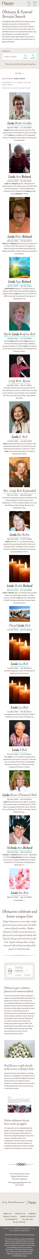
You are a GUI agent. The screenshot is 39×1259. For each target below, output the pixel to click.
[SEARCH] (33, 55)
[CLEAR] (25, 55)
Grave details (18, 900)
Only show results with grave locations (20, 64)
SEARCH (6, 51)
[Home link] (8, 3)
